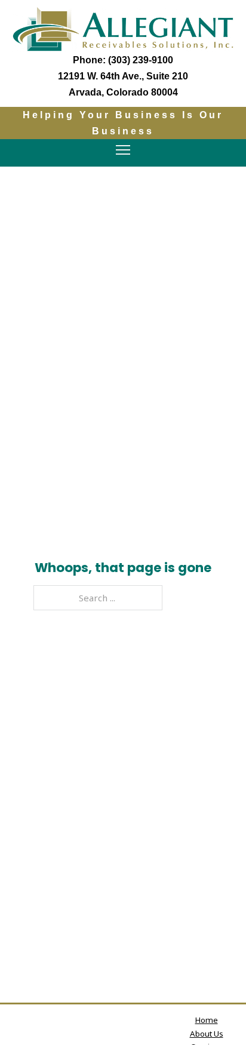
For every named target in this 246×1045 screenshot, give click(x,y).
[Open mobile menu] (123, 150)
